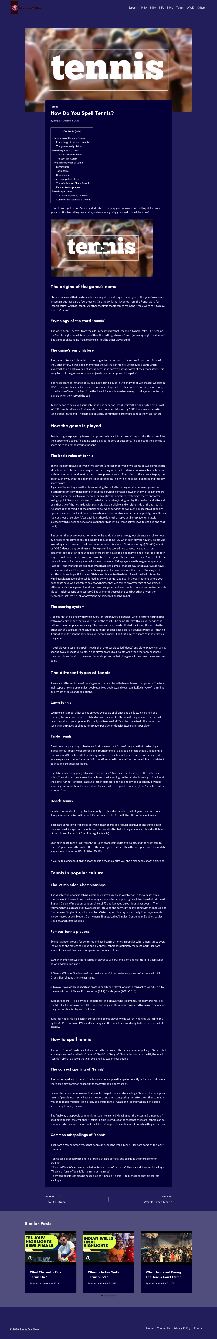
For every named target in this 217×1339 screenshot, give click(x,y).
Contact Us (163, 1328)
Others (201, 7)
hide (78, 131)
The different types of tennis (67, 162)
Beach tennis (63, 174)
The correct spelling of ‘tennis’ (72, 195)
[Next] (187, 1262)
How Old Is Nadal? (56, 1199)
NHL (170, 7)
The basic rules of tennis (69, 154)
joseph (57, 120)
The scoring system (66, 158)
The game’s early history (69, 146)
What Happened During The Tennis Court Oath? (163, 1274)
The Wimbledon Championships (74, 183)
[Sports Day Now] (26, 7)
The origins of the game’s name (69, 137)
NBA (153, 7)
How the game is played (65, 150)
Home (149, 1328)
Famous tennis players (68, 187)
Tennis (180, 7)
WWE (190, 7)
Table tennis (63, 170)
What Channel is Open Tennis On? (46, 1274)
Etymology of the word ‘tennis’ (72, 142)
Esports (133, 7)
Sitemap (198, 1328)
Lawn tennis (62, 166)
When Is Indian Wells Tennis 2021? (103, 1274)
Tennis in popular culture (65, 178)
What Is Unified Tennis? (158, 1199)
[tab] (102, 1296)
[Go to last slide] (30, 1262)
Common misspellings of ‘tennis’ (74, 199)
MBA (144, 7)
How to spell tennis (63, 191)
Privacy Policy (181, 1328)
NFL (161, 7)
